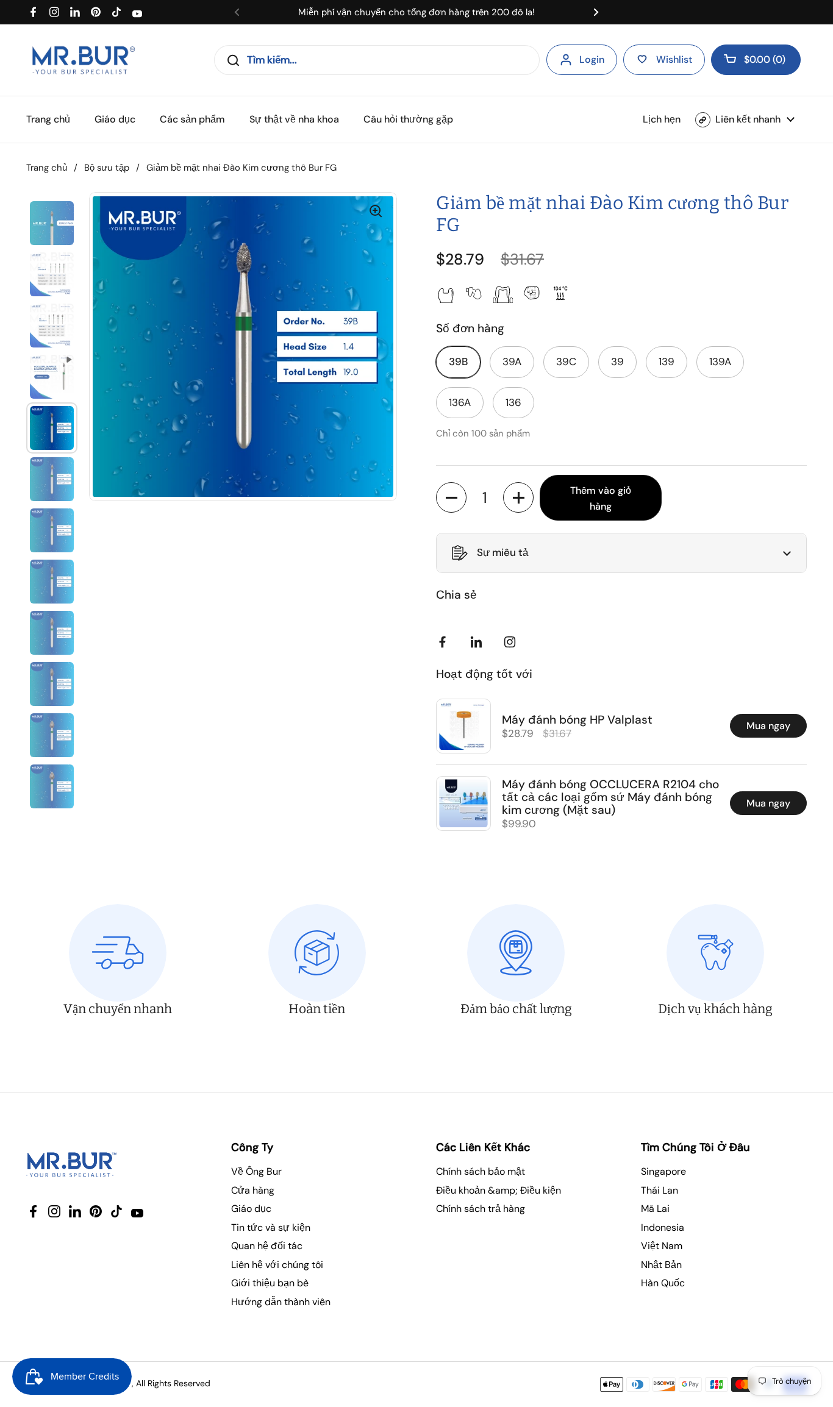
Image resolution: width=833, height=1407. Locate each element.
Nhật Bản (661, 1264)
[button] (756, 60)
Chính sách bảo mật (480, 1171)
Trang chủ (46, 168)
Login (591, 59)
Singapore (663, 1171)
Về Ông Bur (256, 1171)
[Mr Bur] (83, 60)
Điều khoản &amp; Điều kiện (498, 1190)
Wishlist (674, 59)
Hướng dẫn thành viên (281, 1301)
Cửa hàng (252, 1190)
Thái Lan (659, 1190)
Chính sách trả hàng (480, 1208)
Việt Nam (661, 1245)
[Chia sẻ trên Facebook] (445, 642)
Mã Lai (655, 1208)
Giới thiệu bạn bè (270, 1283)
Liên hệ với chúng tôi (277, 1264)
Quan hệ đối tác (266, 1245)
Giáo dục (251, 1208)
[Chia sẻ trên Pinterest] (479, 642)
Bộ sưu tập (106, 168)
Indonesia (662, 1227)
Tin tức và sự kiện (270, 1227)
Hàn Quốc (663, 1283)
